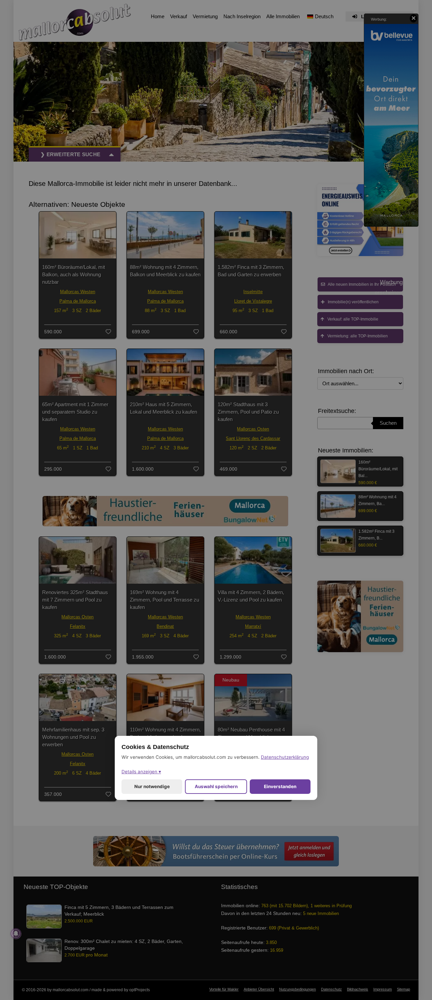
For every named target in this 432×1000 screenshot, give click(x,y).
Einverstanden (280, 786)
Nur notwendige (152, 786)
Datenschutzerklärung (285, 757)
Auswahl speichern (216, 786)
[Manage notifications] (15, 933)
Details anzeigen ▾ (141, 771)
